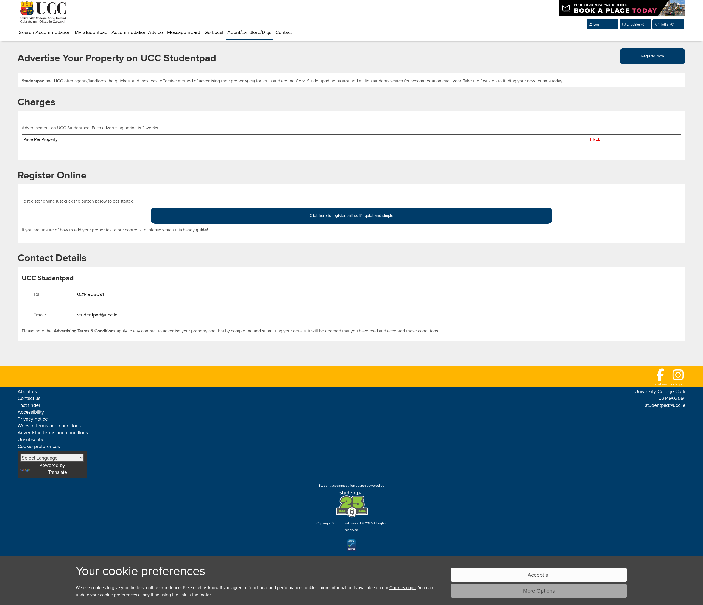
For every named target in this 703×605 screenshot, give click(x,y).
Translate (57, 472)
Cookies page (402, 587)
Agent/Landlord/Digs (249, 32)
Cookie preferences (39, 446)
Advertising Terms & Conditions (85, 331)
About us (27, 391)
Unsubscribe (31, 439)
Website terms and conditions (49, 425)
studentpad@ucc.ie (97, 314)
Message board (183, 32)
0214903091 (90, 294)
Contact (283, 32)
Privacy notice (33, 418)
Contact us (29, 398)
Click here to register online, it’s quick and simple (351, 215)
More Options (539, 590)
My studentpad (91, 32)
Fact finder (29, 405)
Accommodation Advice (137, 32)
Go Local (213, 32)
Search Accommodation (45, 32)
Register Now (652, 56)
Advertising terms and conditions (53, 432)
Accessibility (31, 411)
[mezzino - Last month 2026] (623, 14)
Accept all (539, 574)
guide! (202, 230)
